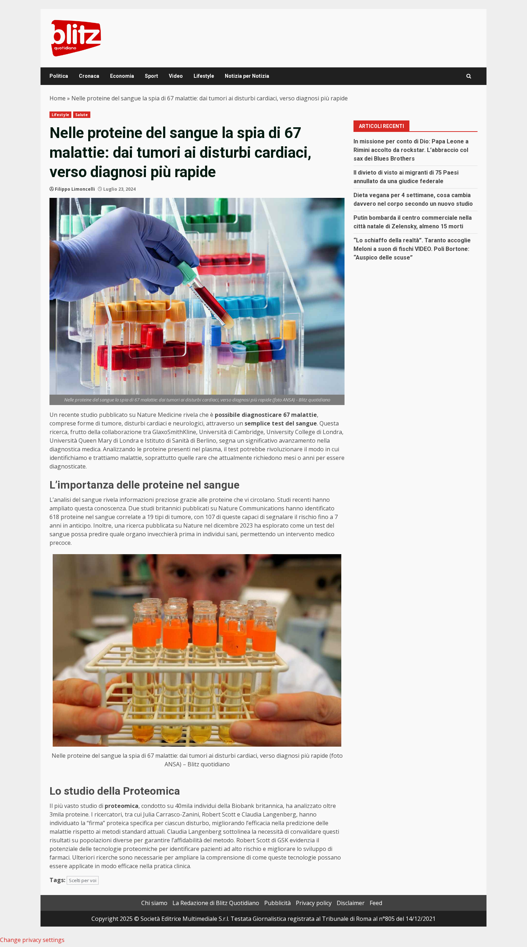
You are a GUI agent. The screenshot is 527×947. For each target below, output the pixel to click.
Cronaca (89, 76)
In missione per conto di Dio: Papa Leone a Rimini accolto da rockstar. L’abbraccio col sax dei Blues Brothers (411, 150)
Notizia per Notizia (247, 76)
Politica (58, 76)
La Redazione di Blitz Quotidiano (215, 903)
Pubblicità (277, 903)
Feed (376, 903)
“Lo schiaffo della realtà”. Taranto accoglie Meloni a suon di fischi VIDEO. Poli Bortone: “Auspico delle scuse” (412, 249)
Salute (81, 114)
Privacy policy (314, 903)
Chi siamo (154, 903)
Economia (122, 76)
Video (176, 76)
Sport (151, 76)
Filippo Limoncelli (75, 189)
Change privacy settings (32, 940)
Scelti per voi (82, 880)
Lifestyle (204, 76)
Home (57, 98)
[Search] (468, 76)
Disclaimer (351, 903)
